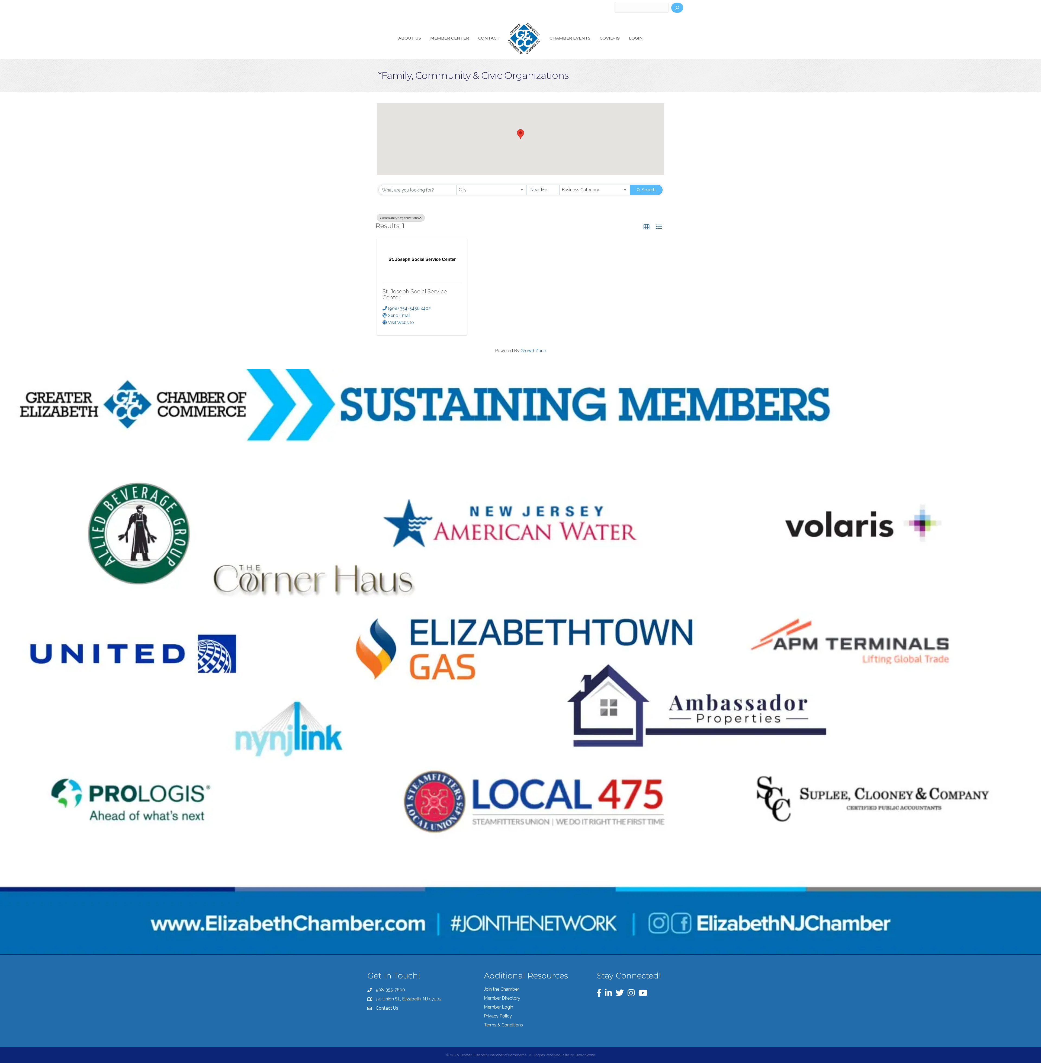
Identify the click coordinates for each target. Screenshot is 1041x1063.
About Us (409, 38)
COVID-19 (610, 38)
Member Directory (502, 998)
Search (649, 189)
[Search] (677, 8)
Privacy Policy (498, 1016)
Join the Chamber (501, 989)
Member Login (498, 1007)
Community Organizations (399, 218)
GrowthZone (533, 350)
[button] (520, 134)
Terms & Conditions (503, 1025)
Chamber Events (570, 38)
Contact (489, 38)
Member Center (449, 38)
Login (636, 38)
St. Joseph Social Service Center (415, 294)
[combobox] (491, 190)
